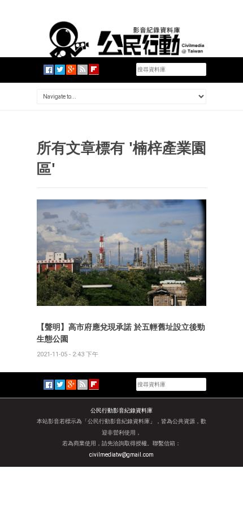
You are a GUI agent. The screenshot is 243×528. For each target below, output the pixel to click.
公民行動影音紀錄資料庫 (121, 410)
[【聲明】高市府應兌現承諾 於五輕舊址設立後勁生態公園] (121, 252)
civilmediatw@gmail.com (121, 455)
